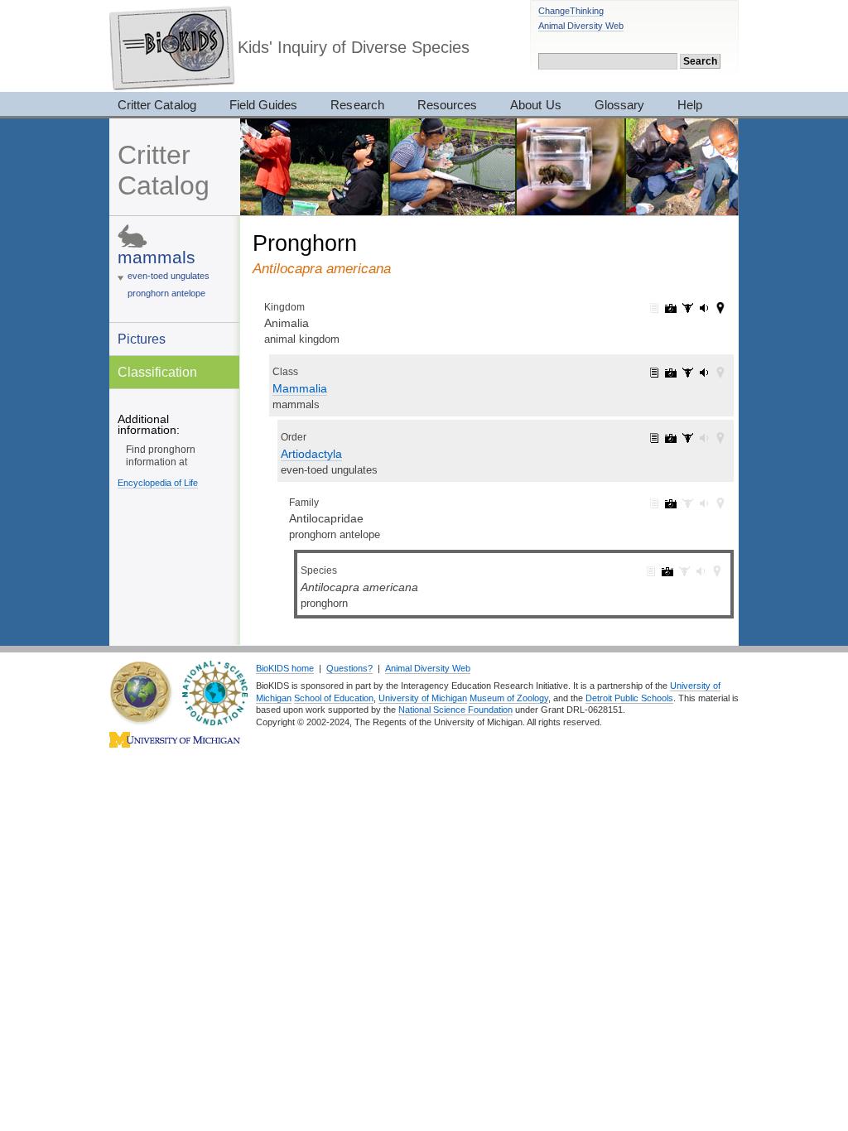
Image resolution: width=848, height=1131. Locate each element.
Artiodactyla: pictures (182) (670, 438)
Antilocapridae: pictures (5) (670, 503)
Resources (447, 105)
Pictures (142, 338)
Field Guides (263, 105)
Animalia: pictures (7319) (670, 308)
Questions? (349, 668)
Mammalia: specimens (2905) (687, 372)
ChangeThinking (571, 11)
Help (689, 105)
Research (356, 105)
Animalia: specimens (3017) (687, 308)
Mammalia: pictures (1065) (670, 372)
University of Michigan (422, 698)
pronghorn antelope (166, 293)
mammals (156, 257)
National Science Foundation (455, 710)
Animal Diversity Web (581, 26)
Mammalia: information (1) (654, 372)
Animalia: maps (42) (720, 308)
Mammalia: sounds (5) (704, 372)
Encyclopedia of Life (158, 483)
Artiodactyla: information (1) (654, 438)
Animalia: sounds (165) (704, 308)
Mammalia (299, 388)
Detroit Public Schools (629, 698)
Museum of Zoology (509, 698)
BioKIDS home (285, 668)
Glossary (619, 105)
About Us (535, 105)
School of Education (333, 698)
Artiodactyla (311, 453)
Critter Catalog (157, 105)
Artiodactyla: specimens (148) (687, 438)
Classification (157, 371)
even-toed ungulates (169, 276)
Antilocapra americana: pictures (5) (667, 571)
